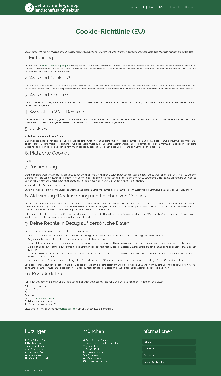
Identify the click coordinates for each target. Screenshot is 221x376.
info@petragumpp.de (38, 358)
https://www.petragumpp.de (56, 66)
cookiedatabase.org (68, 309)
